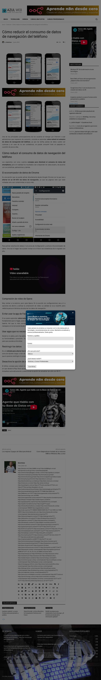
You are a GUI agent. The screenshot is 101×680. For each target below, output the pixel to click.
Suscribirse (31, 366)
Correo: (30, 343)
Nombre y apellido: (34, 336)
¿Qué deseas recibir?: (34, 358)
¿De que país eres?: (34, 351)
